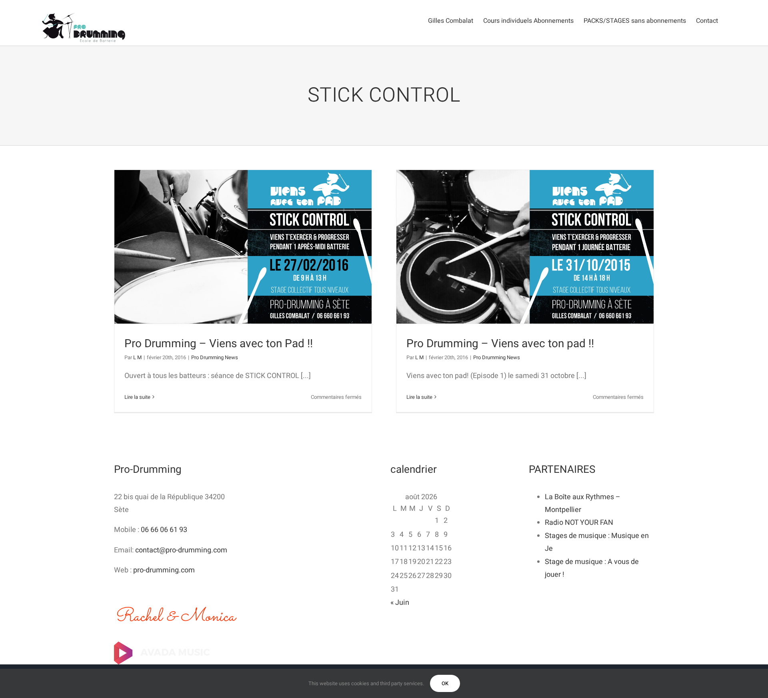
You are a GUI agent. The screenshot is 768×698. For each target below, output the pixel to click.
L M (137, 357)
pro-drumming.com (164, 570)
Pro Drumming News (214, 357)
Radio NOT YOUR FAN (579, 522)
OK (445, 683)
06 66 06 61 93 (164, 529)
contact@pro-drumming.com (181, 550)
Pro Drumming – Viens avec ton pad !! (500, 344)
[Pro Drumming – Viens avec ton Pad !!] (243, 247)
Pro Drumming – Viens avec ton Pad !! (218, 344)
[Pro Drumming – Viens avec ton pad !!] (525, 247)
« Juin (399, 602)
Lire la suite (137, 397)
